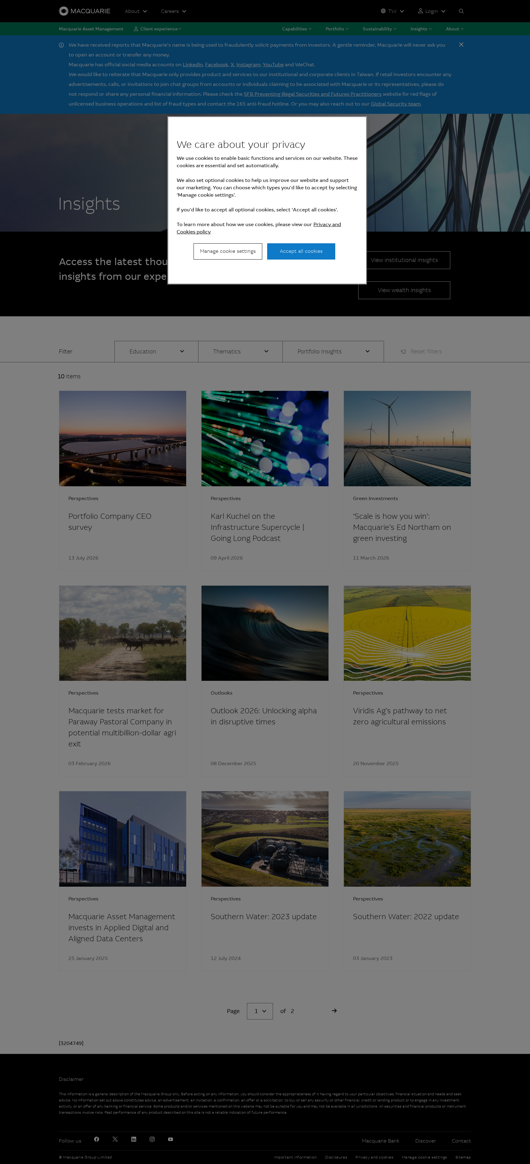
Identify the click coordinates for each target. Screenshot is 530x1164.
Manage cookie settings (228, 251)
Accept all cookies (301, 251)
